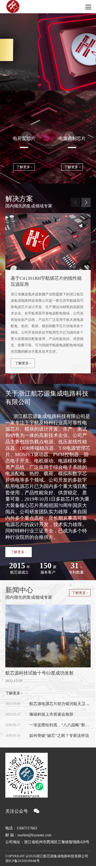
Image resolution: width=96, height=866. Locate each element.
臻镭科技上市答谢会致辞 (51, 714)
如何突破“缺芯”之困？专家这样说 (59, 735)
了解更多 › (24, 167)
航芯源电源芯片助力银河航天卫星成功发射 (60, 704)
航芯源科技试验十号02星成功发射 (39, 673)
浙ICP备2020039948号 (22, 861)
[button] (89, 56)
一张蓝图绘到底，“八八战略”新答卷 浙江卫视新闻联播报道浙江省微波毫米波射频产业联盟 (60, 725)
